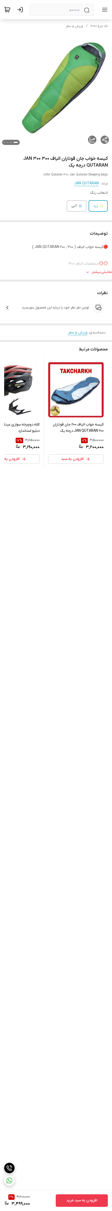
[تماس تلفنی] (9, 1168)
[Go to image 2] (10, 142)
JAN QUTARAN (86, 183)
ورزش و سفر (74, 26)
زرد (95, 205)
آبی (74, 205)
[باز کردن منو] (103, 9)
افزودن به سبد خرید (81, 1200)
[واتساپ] (9, 1180)
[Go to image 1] (16, 142)
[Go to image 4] (4, 142)
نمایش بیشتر (102, 272)
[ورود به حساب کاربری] (21, 9)
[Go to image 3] (7, 142)
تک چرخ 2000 (99, 26)
